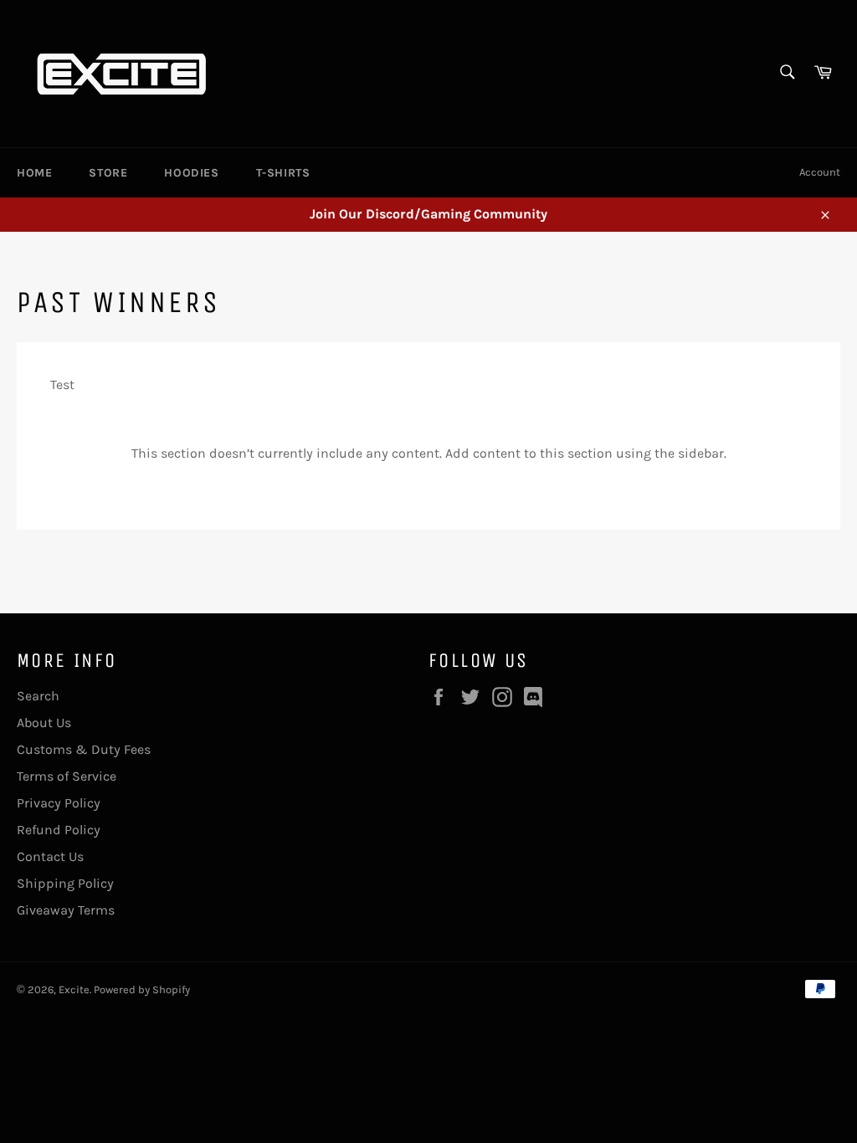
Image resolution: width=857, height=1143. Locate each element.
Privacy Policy (58, 803)
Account (819, 172)
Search (38, 696)
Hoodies (191, 173)
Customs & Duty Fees (84, 749)
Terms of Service (66, 776)
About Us (44, 722)
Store (108, 173)
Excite (74, 989)
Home (34, 173)
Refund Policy (58, 830)
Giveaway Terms (66, 910)
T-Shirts (283, 173)
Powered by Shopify (142, 989)
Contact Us (50, 856)
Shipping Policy (65, 883)
